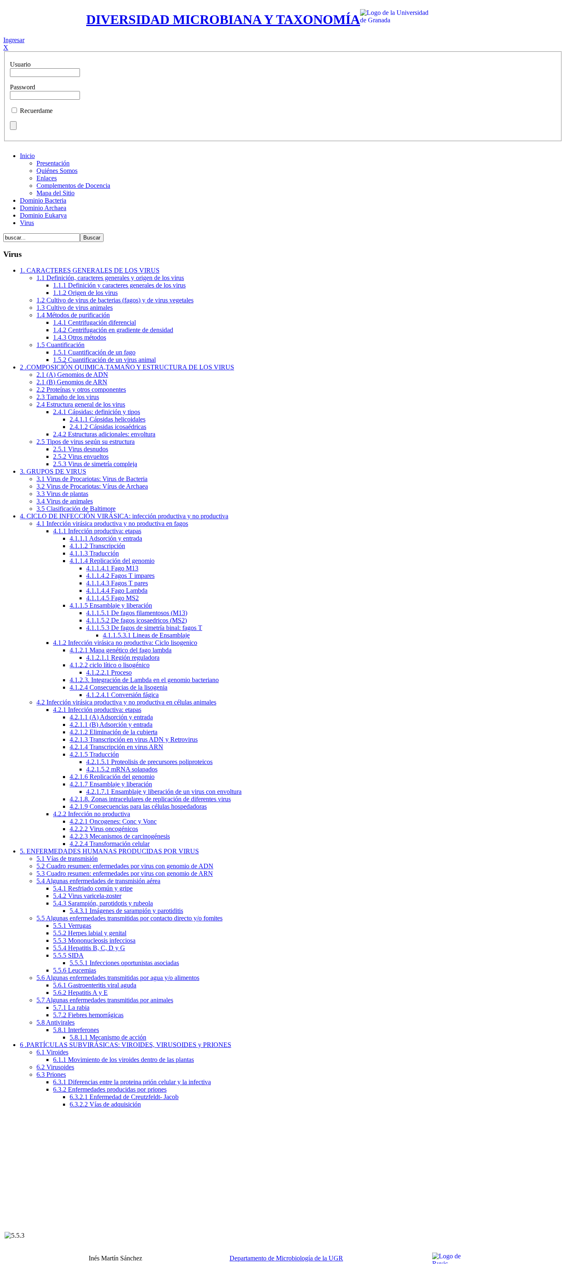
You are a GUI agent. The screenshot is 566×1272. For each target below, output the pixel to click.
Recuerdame (36, 110)
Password (22, 87)
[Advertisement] (283, 1173)
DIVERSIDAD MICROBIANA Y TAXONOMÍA (223, 19)
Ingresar (13, 39)
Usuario (20, 64)
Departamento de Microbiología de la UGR (286, 1258)
